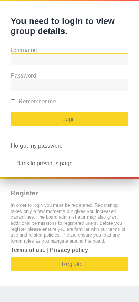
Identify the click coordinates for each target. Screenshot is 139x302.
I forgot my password (37, 146)
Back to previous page (44, 163)
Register (72, 264)
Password (23, 76)
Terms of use (28, 250)
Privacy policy (69, 250)
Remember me (36, 101)
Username (24, 50)
